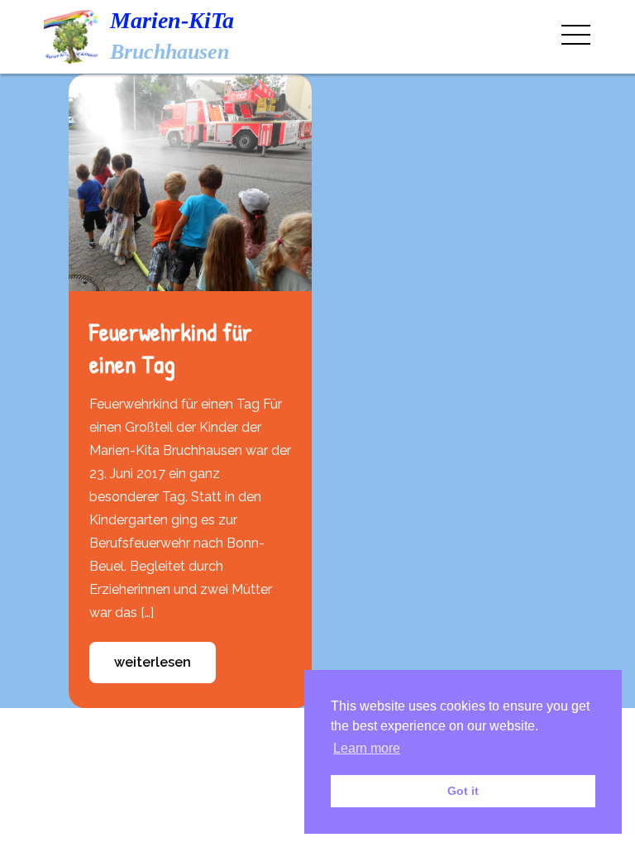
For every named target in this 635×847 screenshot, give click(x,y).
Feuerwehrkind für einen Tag (170, 347)
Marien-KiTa (172, 20)
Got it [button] (463, 790)
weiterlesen (152, 662)
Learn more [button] (366, 748)
